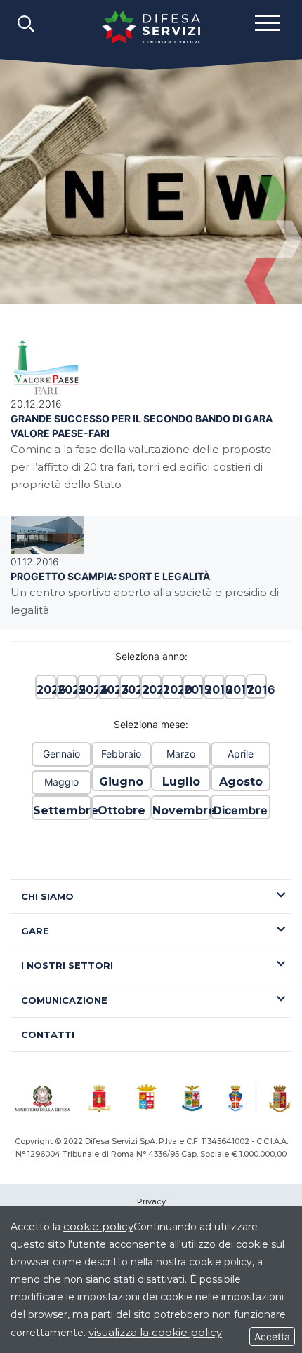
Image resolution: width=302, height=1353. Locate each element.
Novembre (180, 810)
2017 (235, 689)
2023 (109, 689)
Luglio (181, 781)
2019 (193, 689)
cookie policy (98, 1226)
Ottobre (121, 810)
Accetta (272, 1336)
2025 (67, 689)
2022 (130, 689)
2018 (214, 689)
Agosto (241, 781)
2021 (151, 689)
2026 (46, 689)
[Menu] (267, 22)
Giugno (121, 781)
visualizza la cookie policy (155, 1332)
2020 (172, 689)
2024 (88, 689)
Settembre (61, 810)
